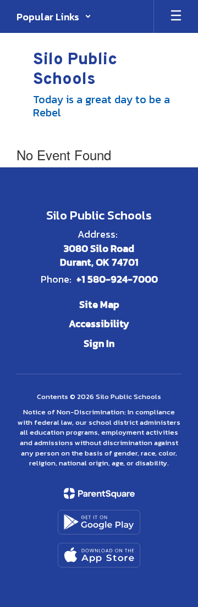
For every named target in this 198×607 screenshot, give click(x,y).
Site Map (99, 304)
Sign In (99, 343)
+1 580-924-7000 (117, 279)
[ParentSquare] (99, 493)
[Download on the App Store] (99, 555)
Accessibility (99, 323)
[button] (54, 16)
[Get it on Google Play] (99, 522)
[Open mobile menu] (176, 16)
